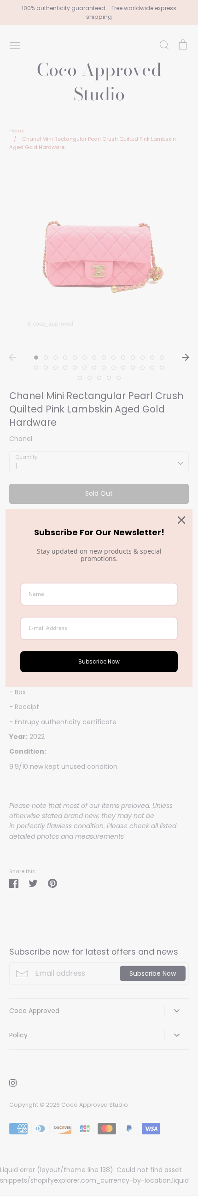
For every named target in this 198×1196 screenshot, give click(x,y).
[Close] (181, 520)
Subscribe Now (99, 661)
